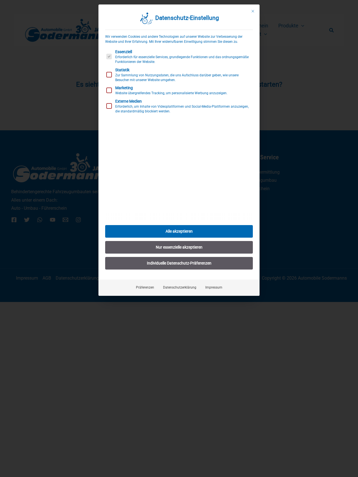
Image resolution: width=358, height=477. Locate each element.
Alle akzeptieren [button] (179, 231)
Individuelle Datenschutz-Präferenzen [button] (179, 263)
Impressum (213, 287)
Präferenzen (145, 287)
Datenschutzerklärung (179, 287)
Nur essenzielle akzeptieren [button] (179, 247)
